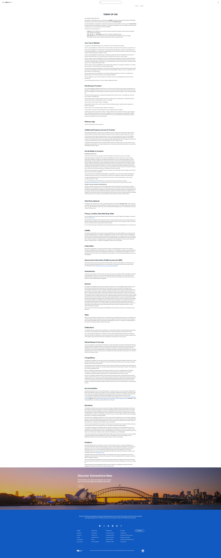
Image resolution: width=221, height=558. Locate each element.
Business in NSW (109, 539)
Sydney (78, 530)
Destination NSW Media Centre (127, 539)
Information (109, 530)
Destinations (94, 533)
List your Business (110, 537)
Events (92, 539)
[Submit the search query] (100, 2)
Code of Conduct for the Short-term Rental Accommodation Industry (112, 398)
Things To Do (94, 535)
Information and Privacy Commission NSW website (107, 265)
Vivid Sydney (123, 541)
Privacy (78, 537)
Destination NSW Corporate (126, 535)
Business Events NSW (125, 537)
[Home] (8, 2)
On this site (94, 530)
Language (139, 530)
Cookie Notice (80, 539)
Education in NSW (110, 541)
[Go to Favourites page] (218, 2)
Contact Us (79, 533)
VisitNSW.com (123, 533)
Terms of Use (79, 541)
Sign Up (80, 486)
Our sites (122, 530)
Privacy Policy (92, 217)
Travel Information (110, 533)
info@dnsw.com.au (100, 452)
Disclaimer (79, 535)
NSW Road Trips (94, 537)
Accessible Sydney (110, 535)
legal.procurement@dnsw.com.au (93, 182)
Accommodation (95, 541)
